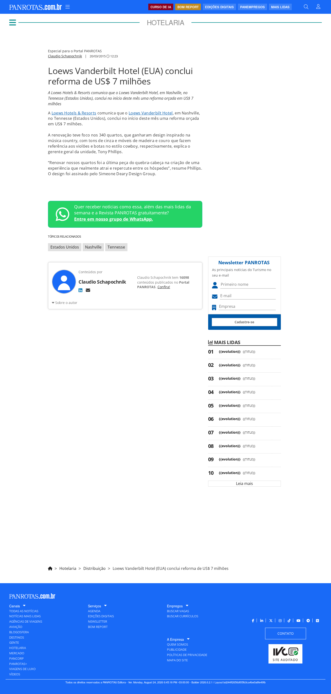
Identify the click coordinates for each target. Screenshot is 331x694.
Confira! (164, 287)
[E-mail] (88, 290)
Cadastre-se (244, 322)
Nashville (93, 247)
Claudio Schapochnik (65, 56)
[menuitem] (67, 7)
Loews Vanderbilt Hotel (151, 113)
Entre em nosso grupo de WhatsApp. (113, 219)
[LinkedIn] (80, 290)
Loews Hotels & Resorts (74, 113)
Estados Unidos (64, 247)
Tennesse (116, 247)
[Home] (50, 567)
